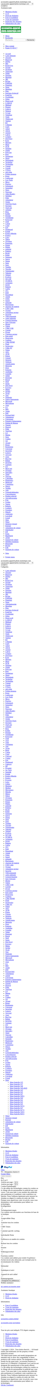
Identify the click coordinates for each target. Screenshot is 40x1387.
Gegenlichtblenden (12, 1053)
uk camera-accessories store (10, 1286)
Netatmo (8, 665)
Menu (7, 36)
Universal (8, 1007)
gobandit (8, 859)
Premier (8, 733)
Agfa (7, 742)
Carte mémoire (10, 571)
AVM (7, 910)
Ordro (7, 855)
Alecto (7, 648)
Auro (7, 1015)
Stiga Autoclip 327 (16, 1094)
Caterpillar (9, 1037)
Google (8, 685)
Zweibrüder (9, 614)
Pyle (6, 1060)
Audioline (8, 928)
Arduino (8, 727)
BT (6, 640)
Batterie (8, 843)
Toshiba (8, 823)
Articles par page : (7, 1182)
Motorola (8, 922)
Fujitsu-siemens (10, 691)
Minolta (8, 792)
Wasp (7, 602)
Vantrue (8, 638)
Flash (7, 900)
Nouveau (8, 709)
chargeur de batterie (12, 863)
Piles (7, 608)
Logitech (8, 1068)
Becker (7, 1140)
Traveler (8, 825)
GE (6, 999)
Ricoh (7, 810)
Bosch (7, 936)
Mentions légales (11, 12)
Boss (7, 729)
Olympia (8, 1029)
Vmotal (8, 683)
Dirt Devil (8, 942)
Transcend (9, 586)
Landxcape (9, 695)
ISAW (7, 841)
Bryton (7, 596)
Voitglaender (9, 827)
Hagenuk (8, 934)
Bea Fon (8, 1017)
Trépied (8, 831)
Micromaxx (9, 790)
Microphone (9, 960)
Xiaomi (8, 983)
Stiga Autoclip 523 (16, 1102)
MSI (6, 966)
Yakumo (8, 829)
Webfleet (8, 713)
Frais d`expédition (11, 18)
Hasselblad (9, 851)
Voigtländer (9, 735)
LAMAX (8, 620)
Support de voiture (11, 1134)
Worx (7, 707)
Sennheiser (9, 673)
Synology (8, 1070)
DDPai (7, 576)
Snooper (8, 590)
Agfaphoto (9, 744)
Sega (7, 995)
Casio (7, 754)
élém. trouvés (6, 1176)
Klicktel (8, 1120)
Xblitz (7, 588)
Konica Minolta (10, 776)
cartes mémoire (10, 875)
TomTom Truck (10, 721)
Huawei (8, 985)
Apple (7, 968)
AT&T (7, 1132)
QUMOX (8, 837)
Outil (7, 738)
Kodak (7, 774)
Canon (7, 752)
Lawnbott (8, 1076)
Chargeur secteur (11, 891)
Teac (7, 952)
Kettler (7, 731)
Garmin (8, 887)
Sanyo (7, 816)
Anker (7, 646)
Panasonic (8, 800)
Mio (6, 578)
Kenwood (8, 737)
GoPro (7, 845)
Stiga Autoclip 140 (16, 1086)
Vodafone (8, 632)
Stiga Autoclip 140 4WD (18, 1088)
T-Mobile (8, 642)
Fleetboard (9, 762)
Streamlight (9, 677)
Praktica (8, 808)
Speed (7, 857)
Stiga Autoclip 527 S (17, 1110)
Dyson (7, 889)
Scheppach (9, 703)
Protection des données (13, 21)
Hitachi (7, 1072)
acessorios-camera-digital (9, 1319)
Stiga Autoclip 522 (16, 1100)
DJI (6, 1126)
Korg (7, 657)
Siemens (8, 916)
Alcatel (7, 1001)
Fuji (6, 760)
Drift (7, 849)
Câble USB (9, 885)
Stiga (7, 1080)
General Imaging (11, 877)
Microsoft (8, 958)
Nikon (7, 796)
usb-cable (8, 689)
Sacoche (8, 871)
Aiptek (7, 853)
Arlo (7, 1051)
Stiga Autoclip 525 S (17, 1106)
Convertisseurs (10, 1055)
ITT (6, 1025)
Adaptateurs (9, 974)
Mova (7, 699)
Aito (6, 746)
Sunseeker (9, 705)
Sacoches (8, 1009)
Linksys (8, 626)
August (7, 650)
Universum (9, 978)
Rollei (7, 812)
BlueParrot (9, 1130)
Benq (7, 750)
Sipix (7, 819)
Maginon (8, 786)
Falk (6, 1141)
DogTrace (8, 656)
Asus (7, 962)
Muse (7, 661)
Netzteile (8, 1039)
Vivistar (8, 867)
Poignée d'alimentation (13, 979)
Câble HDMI (10, 898)
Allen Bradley (10, 711)
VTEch (8, 687)
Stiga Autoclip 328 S (17, 1096)
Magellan (8, 606)
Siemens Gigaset (11, 1118)
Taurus (7, 1064)
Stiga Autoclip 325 (16, 1092)
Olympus (8, 798)
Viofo (7, 634)
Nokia (7, 906)
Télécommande (10, 873)
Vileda (7, 883)
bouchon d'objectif (11, 610)
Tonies (7, 719)
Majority (8, 659)
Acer (7, 740)
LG (6, 964)
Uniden (8, 997)
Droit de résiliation (11, 16)
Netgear (8, 628)
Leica (7, 782)
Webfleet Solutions (12, 1136)
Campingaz (9, 1045)
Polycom (8, 669)
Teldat (7, 932)
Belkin (7, 1019)
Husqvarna (9, 895)
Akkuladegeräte (10, 604)
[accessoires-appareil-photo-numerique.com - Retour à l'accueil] (11, 32)
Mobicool (8, 1043)
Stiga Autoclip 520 (16, 1098)
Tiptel (7, 1033)
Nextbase (8, 584)
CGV (7, 14)
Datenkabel (9, 1124)
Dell (6, 970)
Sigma (7, 818)
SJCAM (8, 835)
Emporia (8, 926)
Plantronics (9, 1041)
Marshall (8, 592)
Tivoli (7, 950)
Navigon (8, 723)
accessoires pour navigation (10, 1323)
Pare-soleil (9, 893)
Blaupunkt (9, 1138)
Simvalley (8, 1031)
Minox (7, 794)
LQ (6, 991)
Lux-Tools (9, 697)
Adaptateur (9, 717)
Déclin (3, 1385)
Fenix (7, 1128)
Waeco (7, 1047)
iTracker (8, 573)
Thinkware (9, 636)
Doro (7, 924)
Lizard (7, 1078)
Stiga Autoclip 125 (16, 1082)
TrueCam (8, 725)
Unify (7, 644)
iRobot (7, 881)
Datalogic (8, 600)
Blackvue (8, 575)
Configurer (10, 1385)
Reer (7, 671)
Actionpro (8, 839)
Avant (7, 748)
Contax (7, 758)
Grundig (8, 930)
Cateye (7, 652)
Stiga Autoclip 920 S (17, 1114)
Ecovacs (8, 944)
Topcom (8, 1035)
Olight (7, 667)
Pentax (7, 802)
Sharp (7, 675)
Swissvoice (9, 902)
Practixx (8, 701)
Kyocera (8, 780)
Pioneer (8, 624)
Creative (8, 654)
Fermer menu (10, 557)
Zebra (7, 616)
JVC (7, 847)
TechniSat (8, 679)
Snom (7, 940)
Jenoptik (8, 772)
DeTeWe (8, 1021)
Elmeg (7, 912)
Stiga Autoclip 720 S (17, 1112)
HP (6, 766)
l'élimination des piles (12, 23)
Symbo (7, 1062)
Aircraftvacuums (11, 1059)
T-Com (7, 630)
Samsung (8, 814)
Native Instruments (12, 956)
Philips (7, 804)
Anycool (8, 1013)
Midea (7, 946)
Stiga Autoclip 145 (16, 1090)
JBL (6, 594)
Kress (7, 693)
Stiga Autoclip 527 (16, 1108)
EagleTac (8, 612)
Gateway (8, 764)
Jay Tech (8, 770)
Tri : (2, 1172)
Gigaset (8, 914)
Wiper (7, 1116)
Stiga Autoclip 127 (16, 1084)
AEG (7, 908)
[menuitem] (22, 12)
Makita (7, 993)
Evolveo (8, 833)
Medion (8, 788)
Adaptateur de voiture (13, 1122)
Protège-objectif (10, 1057)
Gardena (8, 897)
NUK (7, 663)
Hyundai (8, 768)
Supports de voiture (12, 1143)
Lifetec (7, 784)
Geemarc (8, 1023)
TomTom (8, 989)
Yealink (8, 1049)
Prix (2, 1178)
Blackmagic (9, 861)
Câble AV (8, 904)
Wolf (7, 938)
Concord (8, 756)
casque (7, 976)
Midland (8, 622)
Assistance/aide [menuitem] (11, 15)
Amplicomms (10, 920)
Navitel (7, 582)
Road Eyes (9, 580)
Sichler (7, 948)
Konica (7, 778)
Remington (9, 1005)
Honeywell (9, 618)
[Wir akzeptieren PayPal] (6, 1168)
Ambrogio (9, 1074)
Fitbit (7, 987)
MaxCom (8, 1027)
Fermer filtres (5, 1174)
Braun (7, 1003)
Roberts (8, 1066)
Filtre (7, 715)
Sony (7, 821)
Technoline (9, 681)
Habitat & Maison (11, 981)
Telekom (8, 918)
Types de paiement (11, 20)
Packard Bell (9, 972)
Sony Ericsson (10, 879)
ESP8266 (8, 598)
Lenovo (8, 1011)
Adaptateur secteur (11, 869)
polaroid (8, 806)
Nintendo (8, 954)
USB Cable (9, 865)
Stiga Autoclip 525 (16, 1104)
